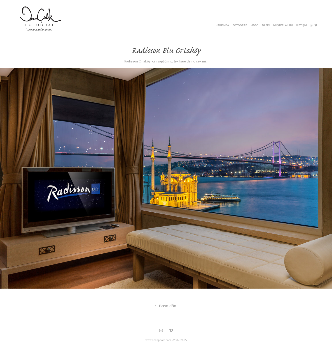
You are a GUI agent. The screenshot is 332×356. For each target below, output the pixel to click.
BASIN (266, 25)
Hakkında (222, 25)
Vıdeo (254, 25)
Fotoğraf (240, 25)
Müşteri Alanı (283, 25)
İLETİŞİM (301, 25)
